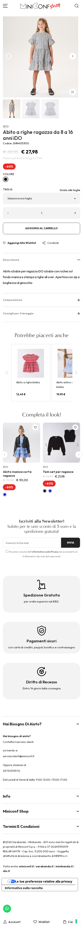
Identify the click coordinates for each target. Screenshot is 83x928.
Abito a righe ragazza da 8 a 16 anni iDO (38, 135)
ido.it (6, 871)
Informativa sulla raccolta (24, 888)
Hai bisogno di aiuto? (22, 724)
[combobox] (41, 198)
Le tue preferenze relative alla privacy (43, 881)
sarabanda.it (44, 866)
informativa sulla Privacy (45, 551)
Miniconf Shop (16, 811)
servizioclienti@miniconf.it (18, 756)
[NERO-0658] (5, 179)
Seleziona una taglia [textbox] (20, 198)
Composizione (12, 300)
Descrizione (11, 260)
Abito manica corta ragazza (17, 473)
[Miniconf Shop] (40, 6)
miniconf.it (26, 866)
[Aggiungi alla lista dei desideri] (35, 427)
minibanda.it (64, 866)
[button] (72, 56)
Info (6, 796)
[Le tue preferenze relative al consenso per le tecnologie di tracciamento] (76, 921)
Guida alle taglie (70, 190)
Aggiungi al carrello (41, 228)
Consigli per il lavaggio (18, 313)
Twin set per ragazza (58, 472)
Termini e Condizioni (21, 826)
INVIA (70, 542)
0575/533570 (11, 771)
